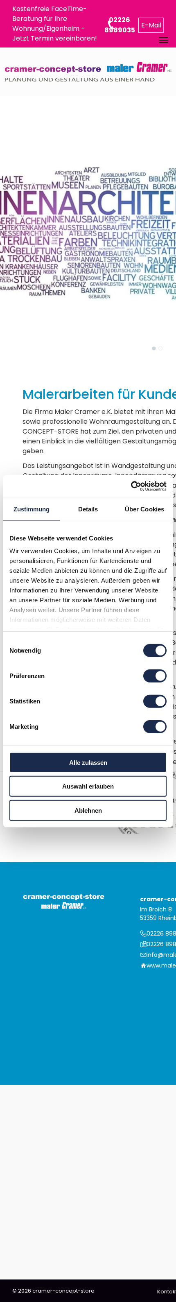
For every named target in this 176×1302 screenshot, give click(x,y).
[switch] (155, 675)
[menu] (164, 40)
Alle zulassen (88, 762)
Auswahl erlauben (88, 786)
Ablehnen (88, 810)
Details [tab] (88, 508)
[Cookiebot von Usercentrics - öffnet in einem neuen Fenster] (131, 486)
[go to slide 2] (160, 348)
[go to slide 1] (154, 348)
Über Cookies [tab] (144, 508)
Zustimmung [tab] (32, 508)
